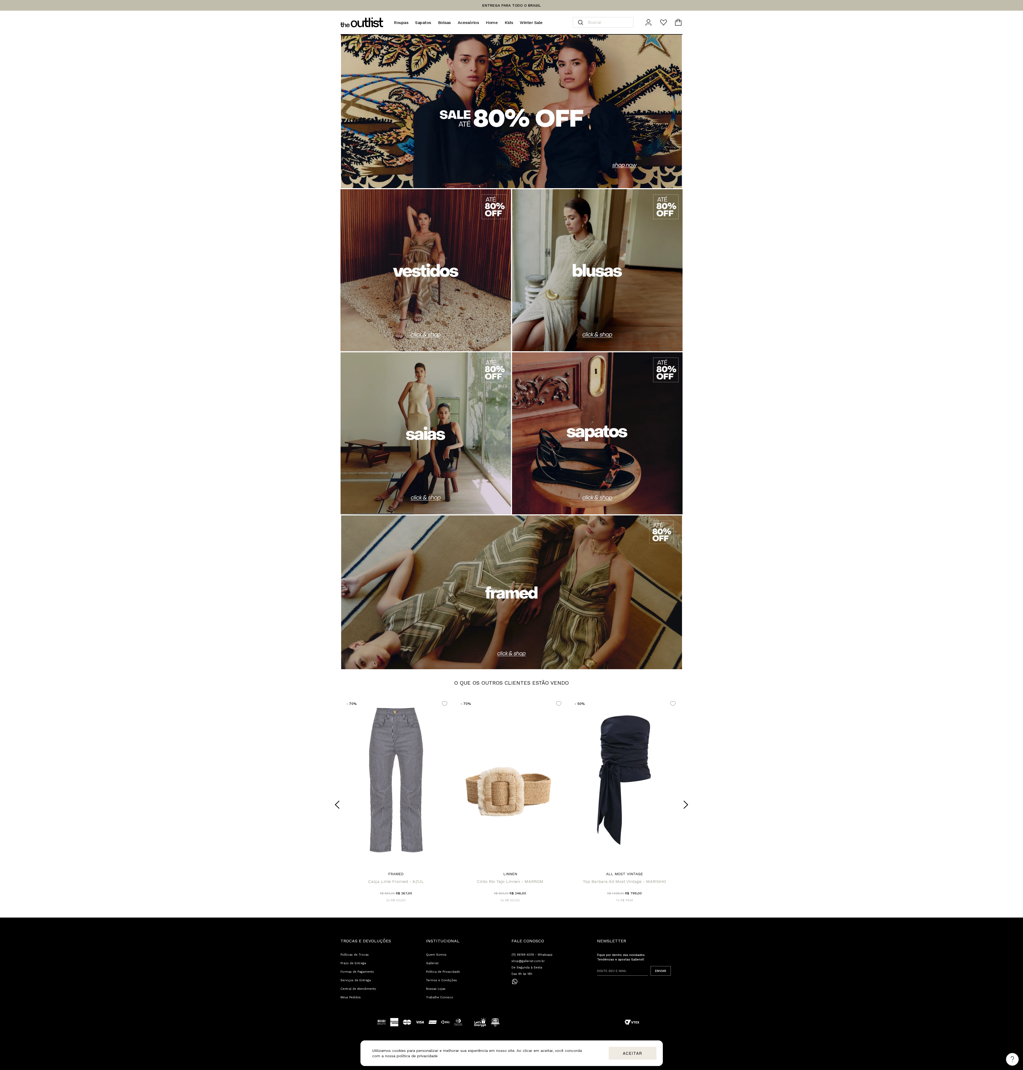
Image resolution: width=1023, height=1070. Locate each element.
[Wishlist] (663, 22)
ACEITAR (632, 1053)
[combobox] (603, 22)
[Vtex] (631, 1022)
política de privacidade (417, 1056)
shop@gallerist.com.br (528, 961)
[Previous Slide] (337, 804)
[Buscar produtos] (580, 22)
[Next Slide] (686, 804)
